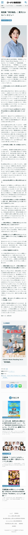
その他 (2, 7)
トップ (11, 513)
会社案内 (14, 526)
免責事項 (21, 523)
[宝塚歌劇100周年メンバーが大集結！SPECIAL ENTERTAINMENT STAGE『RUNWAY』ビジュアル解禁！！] (14, 478)
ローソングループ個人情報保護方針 (14, 521)
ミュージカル (9, 5)
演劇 (2, 5)
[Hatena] (16, 386)
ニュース (5, 417)
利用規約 (16, 513)
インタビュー (5, 20)
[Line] (20, 386)
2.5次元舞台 (19, 5)
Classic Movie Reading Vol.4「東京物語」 (17, 375)
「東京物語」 (5, 377)
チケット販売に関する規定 (14, 515)
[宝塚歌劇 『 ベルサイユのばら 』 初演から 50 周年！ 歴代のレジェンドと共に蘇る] (14, 446)
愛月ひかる (3, 375)
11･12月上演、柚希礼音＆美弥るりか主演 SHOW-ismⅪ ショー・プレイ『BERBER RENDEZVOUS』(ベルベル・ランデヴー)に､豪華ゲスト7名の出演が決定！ (14, 425)
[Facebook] (8, 386)
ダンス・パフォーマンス (13, 417)
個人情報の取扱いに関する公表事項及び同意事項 (14, 518)
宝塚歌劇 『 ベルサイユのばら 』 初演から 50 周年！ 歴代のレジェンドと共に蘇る (13, 459)
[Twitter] (12, 386)
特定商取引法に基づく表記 (11, 523)
